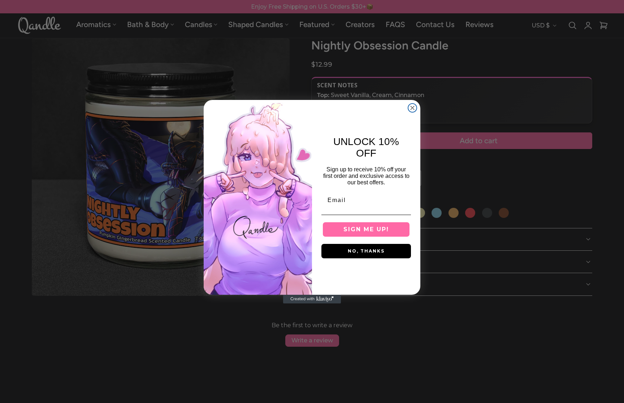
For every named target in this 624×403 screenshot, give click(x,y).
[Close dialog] (412, 108)
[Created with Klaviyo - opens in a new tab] (312, 299)
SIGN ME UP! (366, 229)
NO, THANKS (366, 251)
